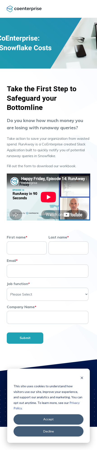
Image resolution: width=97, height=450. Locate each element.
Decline (48, 431)
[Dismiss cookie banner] (81, 378)
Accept (48, 419)
